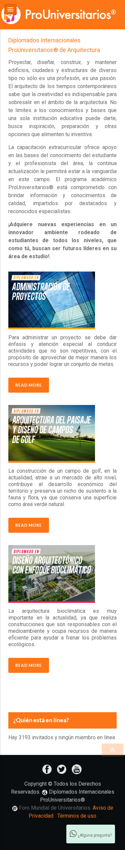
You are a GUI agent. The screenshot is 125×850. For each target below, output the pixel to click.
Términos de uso (76, 816)
